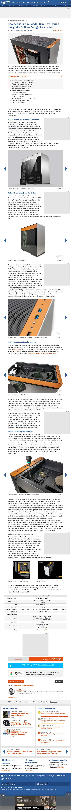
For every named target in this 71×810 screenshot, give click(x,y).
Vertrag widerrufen (25, 789)
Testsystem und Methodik (19, 92)
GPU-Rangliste (56, 6)
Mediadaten (16, 789)
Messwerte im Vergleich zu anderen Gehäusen (24, 98)
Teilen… (59, 681)
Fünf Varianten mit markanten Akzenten (23, 82)
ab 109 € (46, 630)
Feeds (5, 776)
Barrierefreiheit (45, 789)
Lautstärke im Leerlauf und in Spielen (22, 94)
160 (13, 726)
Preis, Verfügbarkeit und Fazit (19, 100)
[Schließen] (68, 794)
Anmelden (63, 2)
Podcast (4, 6)
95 (13, 736)
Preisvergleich (38, 2)
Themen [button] (23, 2)
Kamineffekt (16, 349)
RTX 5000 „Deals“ (23, 6)
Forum (45, 2)
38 (13, 717)
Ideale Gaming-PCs (45, 6)
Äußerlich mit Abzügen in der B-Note (22, 84)
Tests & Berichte (15, 21)
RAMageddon (12, 6)
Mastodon (62, 776)
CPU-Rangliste (66, 6)
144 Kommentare (16, 681)
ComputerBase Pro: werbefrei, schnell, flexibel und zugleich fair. (33, 702)
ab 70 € (40, 630)
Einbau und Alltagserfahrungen (20, 88)
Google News (41, 776)
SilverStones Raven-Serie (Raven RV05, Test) (42, 353)
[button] (69, 2)
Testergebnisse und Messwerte (20, 90)
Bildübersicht (13, 697)
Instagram (52, 776)
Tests (18, 2)
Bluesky (21, 776)
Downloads (30, 2)
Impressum (4, 789)
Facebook (31, 776)
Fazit (13, 104)
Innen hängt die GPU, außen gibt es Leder (23, 80)
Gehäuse (24, 21)
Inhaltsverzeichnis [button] (18, 77)
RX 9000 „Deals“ (34, 6)
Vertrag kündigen (35, 789)
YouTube (10, 779)
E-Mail (27, 690)
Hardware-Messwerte (18, 96)
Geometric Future (28, 685)
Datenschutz (53, 789)
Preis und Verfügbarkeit (18, 102)
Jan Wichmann (20, 690)
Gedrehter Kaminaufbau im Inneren (22, 86)
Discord (13, 776)
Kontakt (10, 789)
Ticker (13, 2)
